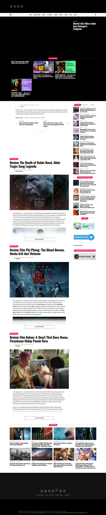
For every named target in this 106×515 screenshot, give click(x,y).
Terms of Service (59, 495)
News (30, 14)
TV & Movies (49, 14)
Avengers (27, 117)
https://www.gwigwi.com (39, 512)
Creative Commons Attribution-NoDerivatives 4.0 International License (70, 512)
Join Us (46, 495)
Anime (75, 14)
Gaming (55, 14)
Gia (22, 106)
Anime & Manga (37, 14)
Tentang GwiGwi (39, 495)
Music (43, 14)
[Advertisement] (42, 142)
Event (70, 14)
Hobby (66, 14)
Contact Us (67, 495)
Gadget (61, 14)
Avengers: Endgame (35, 117)
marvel (43, 117)
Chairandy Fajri (19, 171)
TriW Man (18, 258)
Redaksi (51, 495)
